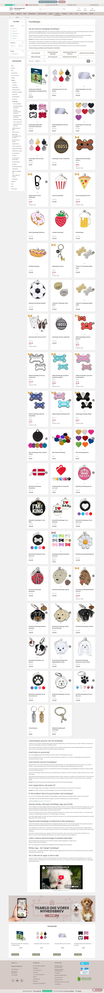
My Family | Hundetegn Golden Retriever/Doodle (60, 627)
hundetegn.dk (66, 890)
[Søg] (64, 9)
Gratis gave (62, 1)
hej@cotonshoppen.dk (16, 966)
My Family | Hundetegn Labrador (84, 626)
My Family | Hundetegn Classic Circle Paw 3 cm (37, 695)
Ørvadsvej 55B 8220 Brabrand (14, 972)
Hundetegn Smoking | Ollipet (84, 414)
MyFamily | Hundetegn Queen (84, 486)
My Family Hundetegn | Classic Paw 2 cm (84, 695)
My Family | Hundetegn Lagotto (60, 589)
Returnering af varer (59, 977)
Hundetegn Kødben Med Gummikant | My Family (35, 125)
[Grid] (88, 61)
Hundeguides (35, 968)
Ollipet (77, 162)
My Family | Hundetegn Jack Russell (36, 661)
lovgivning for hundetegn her (44, 801)
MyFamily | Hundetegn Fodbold (37, 303)
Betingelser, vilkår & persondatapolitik (59, 966)
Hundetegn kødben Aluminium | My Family (60, 555)
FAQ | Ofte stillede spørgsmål (39, 966)
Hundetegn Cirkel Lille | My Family (36, 159)
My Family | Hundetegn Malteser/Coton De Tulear (83, 661)
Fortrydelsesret (58, 984)
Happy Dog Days (36, 979)
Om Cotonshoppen (37, 970)
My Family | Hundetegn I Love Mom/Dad (60, 521)
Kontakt (34, 976)
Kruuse (30, 93)
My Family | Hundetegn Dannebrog (35, 487)
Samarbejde (35, 972)
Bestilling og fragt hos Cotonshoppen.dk (59, 970)
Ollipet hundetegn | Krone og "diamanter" (37, 376)
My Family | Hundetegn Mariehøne (35, 590)
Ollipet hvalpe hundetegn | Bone (61, 414)
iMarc (77, 270)
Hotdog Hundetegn (34, 266)
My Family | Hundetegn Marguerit (85, 554)
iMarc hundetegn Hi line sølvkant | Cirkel (38, 453)
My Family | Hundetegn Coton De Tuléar (61, 695)
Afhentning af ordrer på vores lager (62, 982)
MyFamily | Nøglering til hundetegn (58, 729)
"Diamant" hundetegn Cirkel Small (60, 304)
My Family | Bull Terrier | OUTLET (37, 337)
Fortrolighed (57, 973)
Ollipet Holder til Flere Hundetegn (35, 196)
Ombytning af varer (59, 979)
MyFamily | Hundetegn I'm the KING (37, 521)
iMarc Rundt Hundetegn (58, 452)
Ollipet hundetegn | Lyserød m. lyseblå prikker (84, 376)
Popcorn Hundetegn (57, 195)
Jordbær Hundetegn (57, 232)
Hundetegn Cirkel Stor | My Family (59, 90)
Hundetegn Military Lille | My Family (60, 125)
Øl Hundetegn (79, 232)
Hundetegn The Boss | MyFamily (61, 158)
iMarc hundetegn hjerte (82, 452)
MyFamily (54, 93)
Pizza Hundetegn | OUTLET (83, 195)
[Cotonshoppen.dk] (17, 9)
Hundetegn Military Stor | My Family (83, 90)
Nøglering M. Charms (58, 266)
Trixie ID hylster (33, 728)
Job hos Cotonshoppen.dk (38, 974)
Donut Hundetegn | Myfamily (36, 232)
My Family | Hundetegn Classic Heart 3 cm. (84, 521)
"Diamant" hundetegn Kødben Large (84, 267)
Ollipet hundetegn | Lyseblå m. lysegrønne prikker (60, 376)
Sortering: (31, 61)
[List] (92, 61)
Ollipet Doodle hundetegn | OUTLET (83, 159)
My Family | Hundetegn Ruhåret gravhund (37, 627)
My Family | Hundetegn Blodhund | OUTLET (84, 590)
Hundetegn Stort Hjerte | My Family (83, 125)
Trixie (30, 732)
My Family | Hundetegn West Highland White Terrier (60, 661)
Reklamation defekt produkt (60, 975)
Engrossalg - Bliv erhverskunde (39, 983)
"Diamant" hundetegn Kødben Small (84, 304)
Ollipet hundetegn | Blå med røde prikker (36, 414)
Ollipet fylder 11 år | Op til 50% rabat (47, 1)
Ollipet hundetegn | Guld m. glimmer (83, 338)
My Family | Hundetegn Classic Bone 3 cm (37, 555)
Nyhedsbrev (35, 981)
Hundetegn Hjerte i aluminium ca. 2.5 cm (60, 487)
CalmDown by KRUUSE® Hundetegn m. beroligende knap (37, 90)
